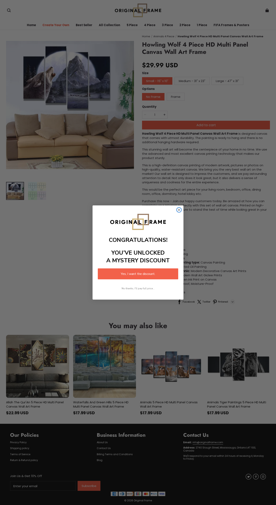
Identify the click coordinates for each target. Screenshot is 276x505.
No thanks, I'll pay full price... (138, 288)
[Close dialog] (179, 209)
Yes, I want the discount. (138, 274)
